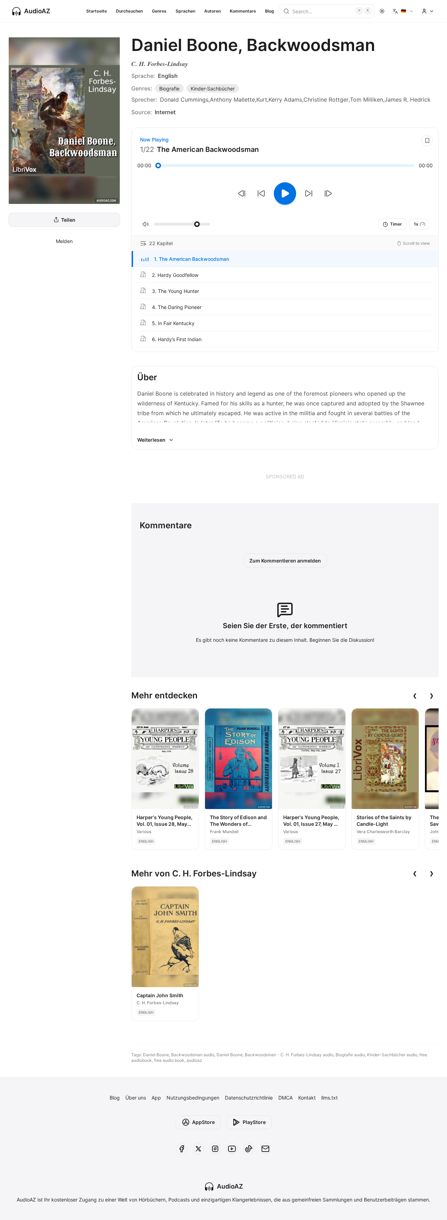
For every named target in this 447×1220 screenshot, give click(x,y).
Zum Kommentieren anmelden (285, 561)
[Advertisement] (285, 476)
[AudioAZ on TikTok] (248, 1148)
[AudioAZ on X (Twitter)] (198, 1148)
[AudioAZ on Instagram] (215, 1148)
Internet (165, 112)
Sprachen (185, 11)
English (168, 75)
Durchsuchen (129, 11)
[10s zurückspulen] (261, 193)
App (156, 1098)
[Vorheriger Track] (242, 193)
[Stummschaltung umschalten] (145, 224)
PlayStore (254, 1122)
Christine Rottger (326, 99)
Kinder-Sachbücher (213, 88)
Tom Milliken (366, 99)
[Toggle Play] (285, 193)
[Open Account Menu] (428, 11)
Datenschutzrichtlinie (249, 1098)
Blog (269, 11)
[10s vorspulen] (309, 193)
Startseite (96, 11)
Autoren (212, 11)
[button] (285, 259)
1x (416, 224)
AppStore (203, 1122)
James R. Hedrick (407, 99)
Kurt (261, 99)
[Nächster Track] (328, 193)
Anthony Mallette (232, 99)
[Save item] (427, 140)
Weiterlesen (151, 440)
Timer (396, 224)
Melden (64, 241)
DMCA (285, 1098)
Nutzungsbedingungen (193, 1098)
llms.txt (329, 1098)
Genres (159, 11)
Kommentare (243, 11)
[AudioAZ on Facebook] (181, 1148)
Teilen (68, 220)
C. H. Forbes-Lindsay (159, 63)
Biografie (169, 88)
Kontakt (307, 1098)
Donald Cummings (184, 99)
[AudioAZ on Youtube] (231, 1148)
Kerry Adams (285, 99)
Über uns (135, 1098)
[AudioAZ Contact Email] (265, 1148)
